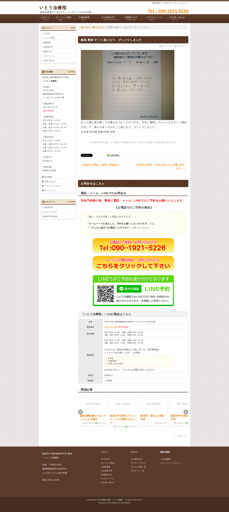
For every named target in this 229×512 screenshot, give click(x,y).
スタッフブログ (50, 212)
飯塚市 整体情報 (50, 216)
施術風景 (85, 18)
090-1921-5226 (110, 327)
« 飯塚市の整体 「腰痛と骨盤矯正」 (101, 164)
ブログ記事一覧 (139, 467)
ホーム (46, 18)
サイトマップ (49, 190)
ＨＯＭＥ (47, 33)
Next (185, 412)
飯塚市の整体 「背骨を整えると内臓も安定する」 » (161, 166)
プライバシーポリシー (53, 186)
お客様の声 (111, 18)
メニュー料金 (65, 18)
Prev (80, 412)
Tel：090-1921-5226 (168, 11)
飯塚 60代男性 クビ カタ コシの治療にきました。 (123, 419)
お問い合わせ (178, 18)
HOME (87, 27)
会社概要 (48, 177)
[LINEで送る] (113, 155)
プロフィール (155, 18)
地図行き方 (131, 18)
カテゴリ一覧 (138, 471)
